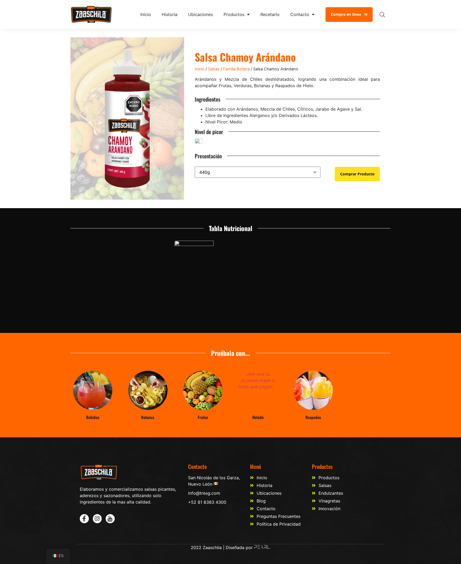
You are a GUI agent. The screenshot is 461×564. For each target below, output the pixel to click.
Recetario (270, 14)
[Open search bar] (382, 14)
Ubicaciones (200, 14)
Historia (169, 14)
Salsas (214, 69)
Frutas (203, 417)
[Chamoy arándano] (127, 118)
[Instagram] (97, 518)
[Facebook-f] (84, 518)
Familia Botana (236, 69)
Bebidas (92, 417)
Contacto (299, 14)
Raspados (313, 417)
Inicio (145, 14)
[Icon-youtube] (110, 518)
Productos (234, 14)
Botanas (147, 417)
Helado (258, 417)
